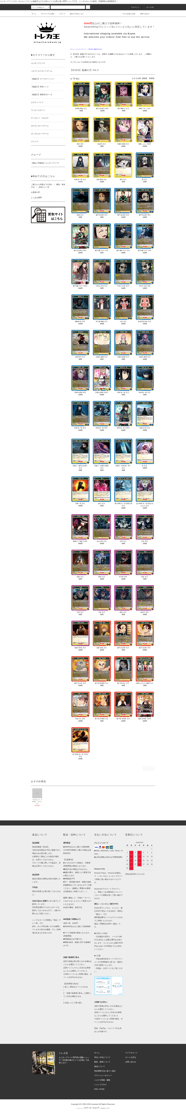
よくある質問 (36, 198)
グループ (62, 14)
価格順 (144, 78)
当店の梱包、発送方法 (73, 907)
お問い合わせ (144, 14)
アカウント (135, 7)
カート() (150, 7)
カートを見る (130, 1057)
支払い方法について (102, 1057)
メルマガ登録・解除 (102, 1080)
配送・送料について (102, 1062)
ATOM (101, 1089)
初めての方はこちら (77, 14)
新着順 (151, 78)
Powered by (80, 1108)
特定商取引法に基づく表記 (105, 1071)
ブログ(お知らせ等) (128, 14)
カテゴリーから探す (48, 14)
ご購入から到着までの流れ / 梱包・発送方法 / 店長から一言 (48, 185)
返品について (99, 1066)
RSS (96, 1089)
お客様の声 (35, 192)
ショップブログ (100, 1085)
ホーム (34, 14)
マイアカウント (131, 1053)
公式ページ (107, 968)
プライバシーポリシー (103, 1075)
